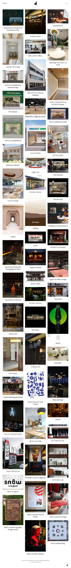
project (5, 3)
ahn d (66, 3)
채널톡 (67, 565)
